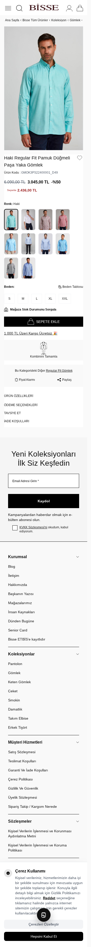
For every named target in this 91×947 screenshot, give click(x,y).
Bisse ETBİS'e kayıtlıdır (26, 634)
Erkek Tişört (17, 722)
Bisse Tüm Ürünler (35, 20)
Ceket (12, 685)
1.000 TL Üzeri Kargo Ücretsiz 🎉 (30, 328)
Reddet (49, 898)
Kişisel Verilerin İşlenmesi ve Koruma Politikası (37, 842)
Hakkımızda (17, 579)
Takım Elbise (18, 713)
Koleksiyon (58, 20)
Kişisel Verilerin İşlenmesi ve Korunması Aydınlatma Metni (40, 828)
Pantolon (15, 658)
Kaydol (44, 495)
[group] (43, 86)
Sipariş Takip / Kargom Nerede (32, 801)
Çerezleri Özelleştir (44, 924)
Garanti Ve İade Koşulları (28, 765)
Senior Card (17, 625)
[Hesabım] (69, 8)
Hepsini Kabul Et (44, 936)
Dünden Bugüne (21, 615)
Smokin (14, 695)
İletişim (13, 570)
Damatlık (15, 704)
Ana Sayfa (12, 20)
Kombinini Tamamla (43, 351)
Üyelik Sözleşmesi (22, 792)
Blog (11, 561)
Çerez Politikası (20, 774)
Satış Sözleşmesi (21, 746)
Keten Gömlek (19, 676)
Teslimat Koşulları (22, 755)
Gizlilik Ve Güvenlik (23, 783)
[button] (19, 8)
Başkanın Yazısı (21, 588)
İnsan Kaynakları (21, 606)
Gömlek (75, 20)
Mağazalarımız (20, 597)
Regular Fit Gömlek (59, 365)
